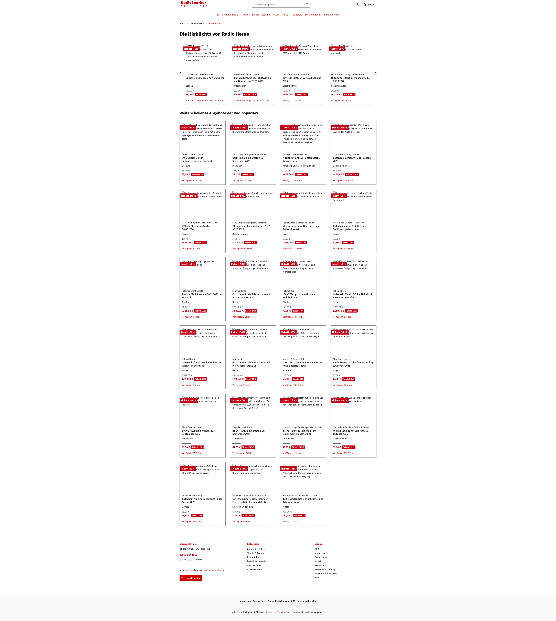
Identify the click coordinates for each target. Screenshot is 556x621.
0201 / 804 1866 (188, 554)
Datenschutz (321, 557)
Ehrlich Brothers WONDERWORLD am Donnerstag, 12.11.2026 (252, 79)
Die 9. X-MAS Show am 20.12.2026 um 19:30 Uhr (202, 296)
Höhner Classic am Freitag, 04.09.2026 (196, 227)
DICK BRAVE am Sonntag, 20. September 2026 (198, 432)
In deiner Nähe (254, 569)
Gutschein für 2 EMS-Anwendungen (205, 78)
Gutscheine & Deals (257, 549)
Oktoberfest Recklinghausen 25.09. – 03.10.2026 (350, 79)
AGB (317, 549)
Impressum (320, 553)
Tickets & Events (255, 553)
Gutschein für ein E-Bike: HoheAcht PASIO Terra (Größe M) (201, 364)
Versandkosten (284, 612)
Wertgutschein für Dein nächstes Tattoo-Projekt (301, 227)
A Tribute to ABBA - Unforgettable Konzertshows (302, 159)
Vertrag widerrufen (191, 578)
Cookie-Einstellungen (278, 601)
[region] (278, 73)
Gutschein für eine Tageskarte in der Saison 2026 (202, 500)
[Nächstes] (376, 73)
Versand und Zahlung (325, 569)
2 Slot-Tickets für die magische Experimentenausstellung (300, 432)
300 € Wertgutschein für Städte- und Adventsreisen (303, 500)
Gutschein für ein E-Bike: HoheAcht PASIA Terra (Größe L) (251, 296)
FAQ (317, 577)
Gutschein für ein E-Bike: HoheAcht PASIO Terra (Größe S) (352, 296)
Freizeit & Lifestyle (256, 561)
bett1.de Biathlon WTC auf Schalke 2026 (302, 79)
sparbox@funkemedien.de (211, 570)
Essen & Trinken (255, 557)
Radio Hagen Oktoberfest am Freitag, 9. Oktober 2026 (353, 364)
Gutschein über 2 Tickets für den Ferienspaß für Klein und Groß (250, 500)
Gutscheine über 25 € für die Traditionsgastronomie (348, 227)
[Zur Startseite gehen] (194, 4)
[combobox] (277, 5)
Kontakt (318, 561)
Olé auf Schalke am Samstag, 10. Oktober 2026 (350, 432)
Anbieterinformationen (326, 573)
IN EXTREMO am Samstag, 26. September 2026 (248, 432)
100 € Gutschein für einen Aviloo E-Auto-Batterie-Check (302, 364)
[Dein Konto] (357, 5)
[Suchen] (306, 5)
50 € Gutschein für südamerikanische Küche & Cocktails (197, 159)
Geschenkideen (254, 565)
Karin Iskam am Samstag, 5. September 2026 (247, 159)
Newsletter (320, 565)
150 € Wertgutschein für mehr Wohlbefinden (299, 296)
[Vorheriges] (180, 73)
